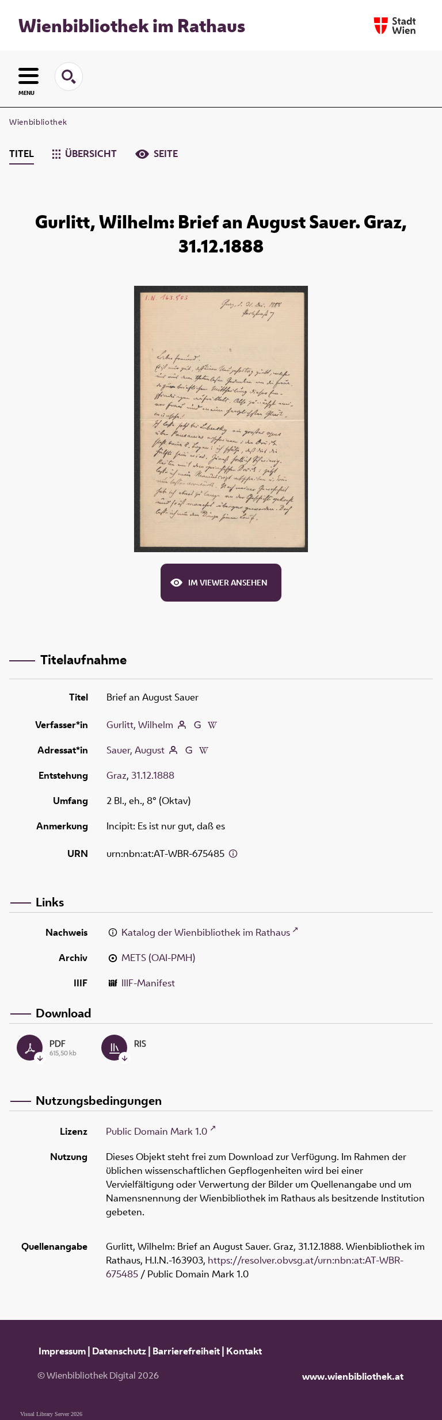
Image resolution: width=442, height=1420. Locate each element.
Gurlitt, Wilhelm (139, 724)
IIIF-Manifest (148, 983)
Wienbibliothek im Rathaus (131, 25)
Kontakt (244, 1351)
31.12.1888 (152, 775)
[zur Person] (182, 724)
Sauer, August (135, 750)
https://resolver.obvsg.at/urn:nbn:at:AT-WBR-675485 (254, 1267)
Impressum (62, 1351)
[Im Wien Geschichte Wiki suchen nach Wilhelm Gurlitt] (212, 724)
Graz (116, 775)
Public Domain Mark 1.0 (156, 1131)
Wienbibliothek (38, 122)
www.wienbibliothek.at (352, 1376)
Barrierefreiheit (186, 1351)
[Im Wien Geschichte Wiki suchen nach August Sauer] (203, 750)
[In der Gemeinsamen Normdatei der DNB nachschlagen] (197, 724)
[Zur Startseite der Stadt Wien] (395, 25)
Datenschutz (119, 1351)
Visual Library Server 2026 (51, 1414)
